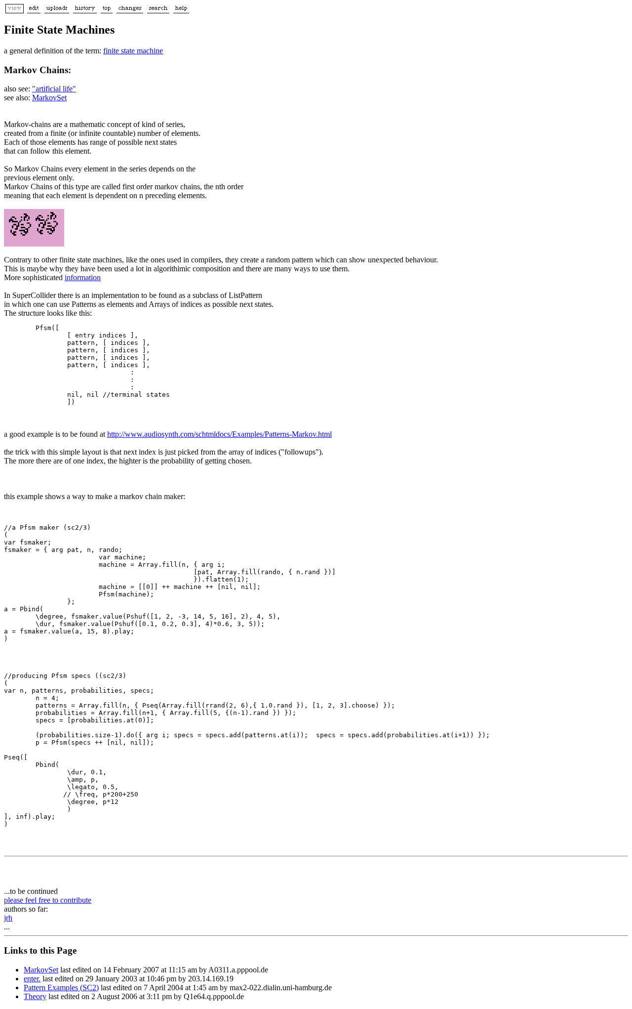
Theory (35, 996)
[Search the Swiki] (158, 10)
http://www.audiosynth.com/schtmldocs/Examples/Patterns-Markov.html (219, 434)
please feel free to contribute (47, 900)
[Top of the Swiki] (107, 10)
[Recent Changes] (130, 10)
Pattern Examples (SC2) (61, 987)
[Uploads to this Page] (56, 10)
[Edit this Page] (33, 10)
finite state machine (133, 50)
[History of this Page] (85, 10)
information (83, 277)
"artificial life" (54, 88)
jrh (8, 918)
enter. (32, 978)
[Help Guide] (181, 10)
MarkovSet (49, 97)
